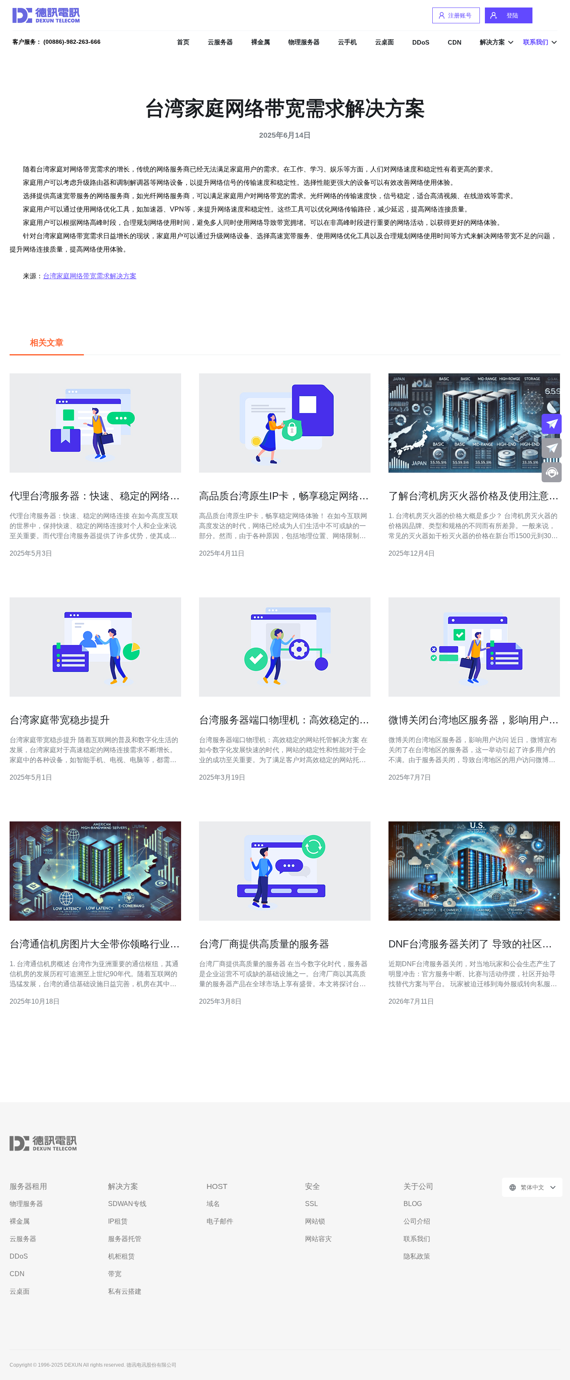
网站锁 (315, 1221)
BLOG (413, 1203)
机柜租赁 (121, 1256)
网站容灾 (318, 1238)
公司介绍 (417, 1221)
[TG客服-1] (552, 424)
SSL (311, 1203)
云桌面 (384, 41)
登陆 (512, 15)
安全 (312, 1186)
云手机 (347, 41)
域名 (213, 1203)
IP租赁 (118, 1221)
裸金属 (260, 41)
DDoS (420, 42)
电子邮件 (220, 1221)
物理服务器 (304, 41)
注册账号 (460, 15)
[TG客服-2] (552, 448)
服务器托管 (124, 1238)
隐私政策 (417, 1256)
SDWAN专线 (127, 1203)
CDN (455, 42)
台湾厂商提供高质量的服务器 (264, 943)
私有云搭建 (124, 1291)
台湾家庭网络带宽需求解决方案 (89, 276)
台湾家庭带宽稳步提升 (60, 719)
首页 (183, 41)
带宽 (114, 1273)
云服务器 (220, 41)
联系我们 (417, 1238)
